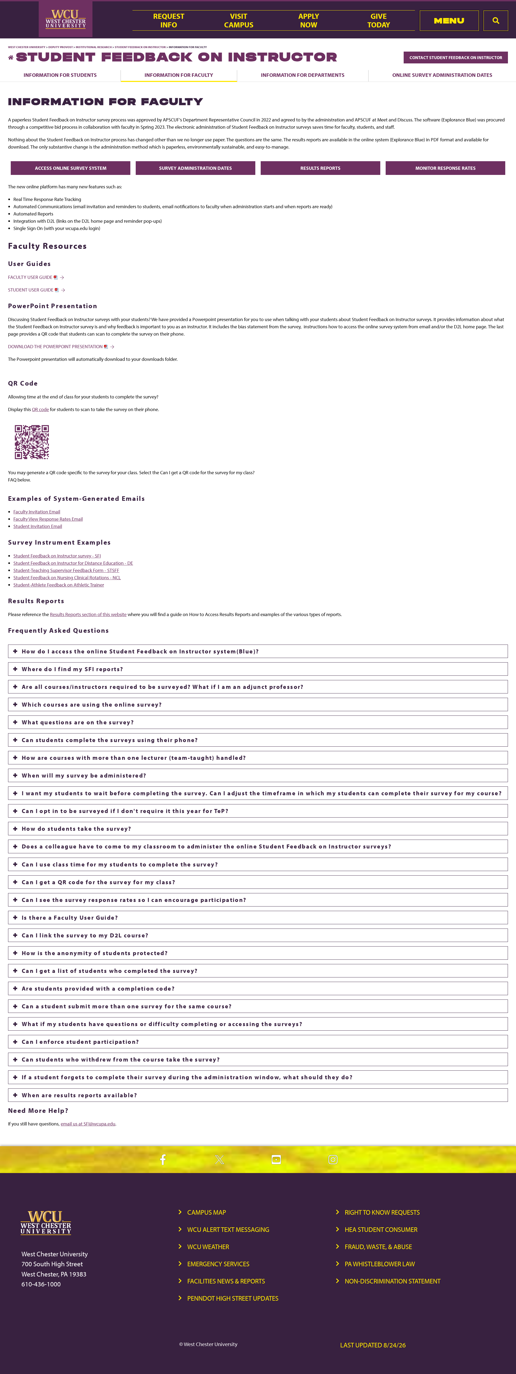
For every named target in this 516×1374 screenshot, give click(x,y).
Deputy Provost (60, 47)
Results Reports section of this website (88, 614)
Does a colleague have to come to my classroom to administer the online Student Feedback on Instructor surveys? (207, 846)
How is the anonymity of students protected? (95, 953)
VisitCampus (238, 20)
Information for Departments (303, 74)
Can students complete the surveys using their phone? (110, 740)
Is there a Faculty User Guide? (70, 917)
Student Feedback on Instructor (140, 47)
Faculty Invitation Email (36, 512)
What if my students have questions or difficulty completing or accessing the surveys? (162, 1024)
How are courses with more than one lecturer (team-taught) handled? (134, 757)
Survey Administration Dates (195, 168)
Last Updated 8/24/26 (373, 1345)
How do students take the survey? (77, 828)
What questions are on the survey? (78, 722)
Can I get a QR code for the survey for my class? (98, 882)
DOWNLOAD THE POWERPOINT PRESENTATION (56, 346)
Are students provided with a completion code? (98, 988)
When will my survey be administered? (84, 775)
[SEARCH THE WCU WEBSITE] (495, 20)
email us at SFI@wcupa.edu (88, 1124)
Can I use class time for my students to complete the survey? (120, 864)
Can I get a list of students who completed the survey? (110, 970)
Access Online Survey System (70, 168)
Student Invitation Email (37, 526)
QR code (40, 409)
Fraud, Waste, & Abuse (378, 1246)
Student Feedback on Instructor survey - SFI (57, 556)
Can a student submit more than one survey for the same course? (127, 1006)
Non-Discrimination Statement (392, 1281)
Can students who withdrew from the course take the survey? (121, 1059)
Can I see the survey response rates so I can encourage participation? (134, 900)
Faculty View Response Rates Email (48, 519)
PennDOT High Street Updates (232, 1298)
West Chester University (26, 47)
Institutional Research (94, 47)
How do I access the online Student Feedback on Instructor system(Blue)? (140, 651)
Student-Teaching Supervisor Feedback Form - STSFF (66, 570)
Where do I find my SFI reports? (72, 669)
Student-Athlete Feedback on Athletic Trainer (58, 585)
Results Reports (320, 168)
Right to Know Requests (382, 1212)
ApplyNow (308, 20)
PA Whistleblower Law (380, 1264)
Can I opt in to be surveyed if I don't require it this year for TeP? (125, 811)
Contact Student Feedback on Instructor (456, 57)
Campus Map (206, 1212)
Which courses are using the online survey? (92, 704)
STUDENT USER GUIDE (31, 290)
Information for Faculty (179, 74)
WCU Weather (208, 1246)
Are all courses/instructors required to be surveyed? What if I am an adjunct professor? (163, 686)
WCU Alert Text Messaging (228, 1229)
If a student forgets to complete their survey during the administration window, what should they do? (187, 1077)
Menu (449, 21)
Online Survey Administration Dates (442, 74)
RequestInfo (168, 20)
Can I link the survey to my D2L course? (85, 935)
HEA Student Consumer (381, 1229)
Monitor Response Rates (445, 168)
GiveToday (378, 20)
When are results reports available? (79, 1095)
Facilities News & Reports (226, 1281)
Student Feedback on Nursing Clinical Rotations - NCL (67, 577)
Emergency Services (218, 1264)
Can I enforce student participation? (80, 1041)
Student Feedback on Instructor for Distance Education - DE (73, 563)
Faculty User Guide (30, 277)
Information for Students (60, 74)
